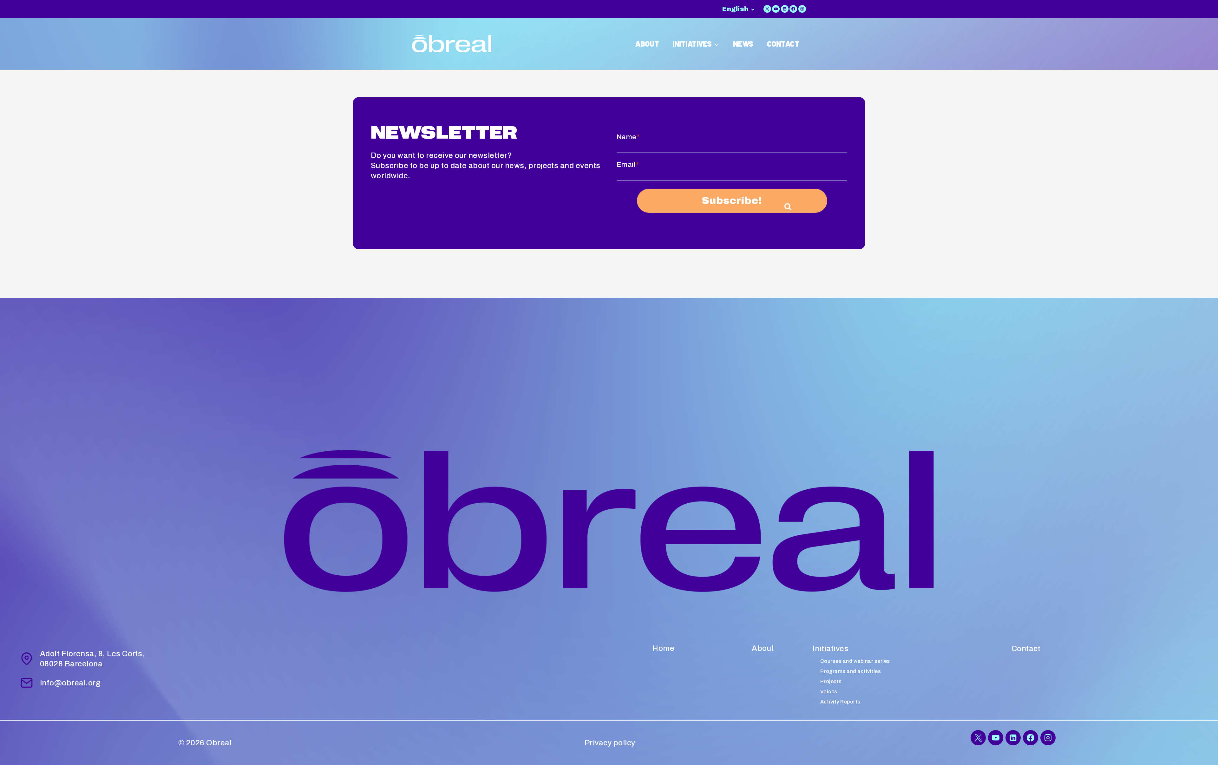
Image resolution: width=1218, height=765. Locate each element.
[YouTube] (776, 9)
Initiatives (830, 648)
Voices (828, 691)
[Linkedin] (785, 9)
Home (663, 648)
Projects (831, 681)
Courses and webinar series (855, 661)
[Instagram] (802, 9)
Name (628, 137)
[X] (767, 9)
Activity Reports (840, 701)
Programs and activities (850, 671)
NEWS (743, 43)
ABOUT (647, 43)
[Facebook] (793, 9)
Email (628, 164)
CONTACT (783, 43)
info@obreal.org (70, 683)
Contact (1026, 648)
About (763, 648)
